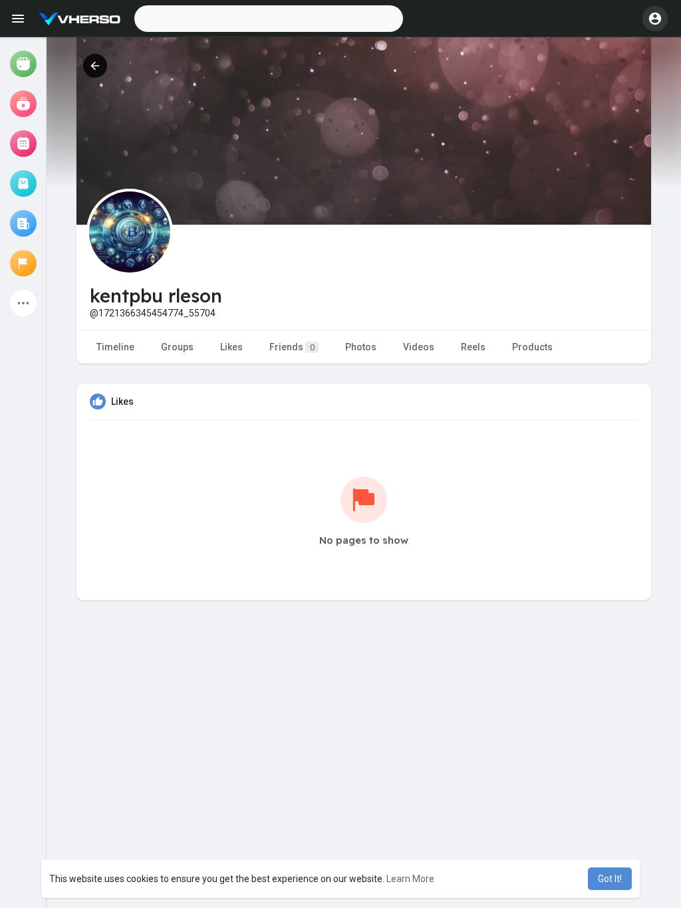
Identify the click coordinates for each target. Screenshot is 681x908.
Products (532, 347)
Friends (292, 347)
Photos (360, 347)
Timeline (115, 347)
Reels (473, 347)
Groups (177, 347)
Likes (231, 347)
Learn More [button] (410, 878)
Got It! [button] (610, 878)
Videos (418, 347)
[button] (268, 18)
